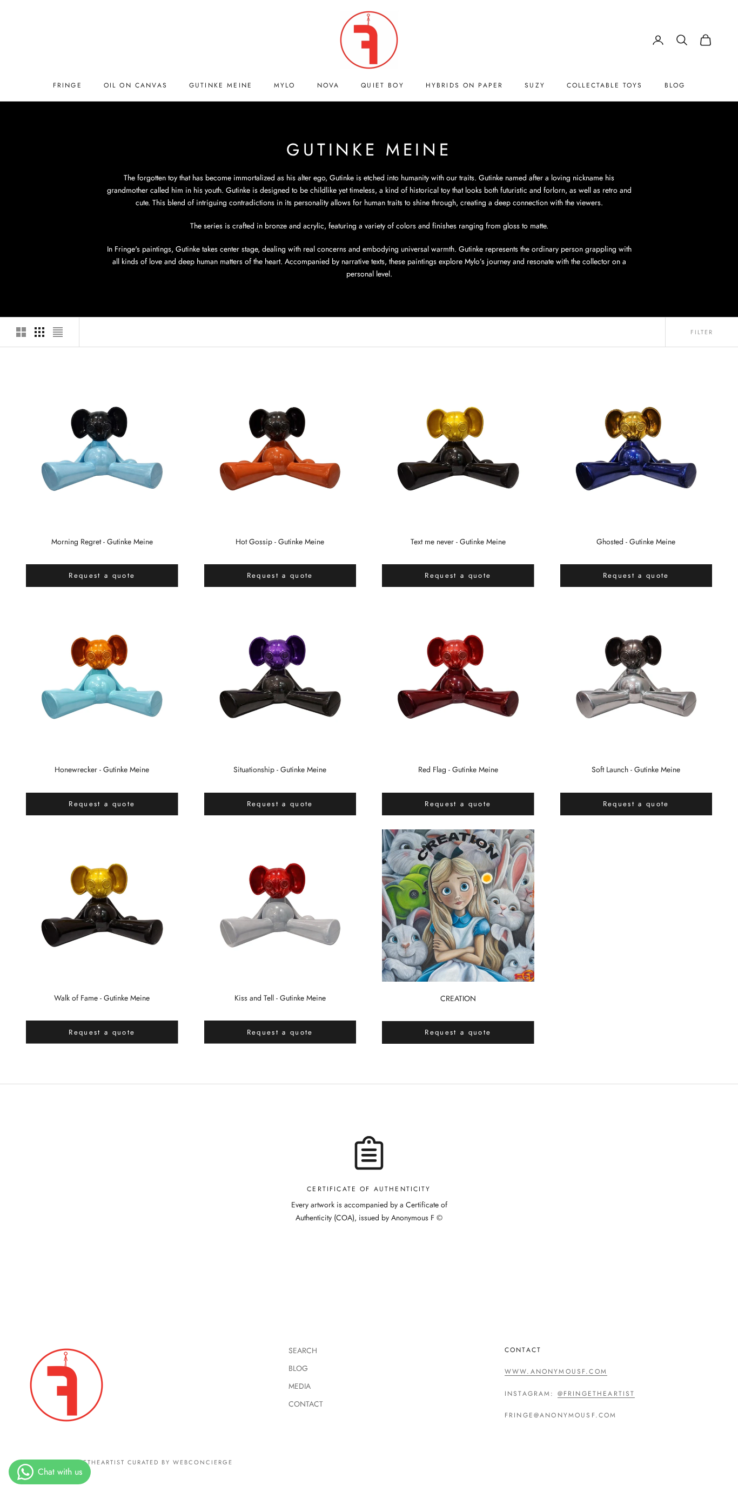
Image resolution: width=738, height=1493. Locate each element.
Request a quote (102, 575)
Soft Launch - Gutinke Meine (636, 769)
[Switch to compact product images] (58, 332)
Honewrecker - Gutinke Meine (102, 769)
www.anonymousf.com (556, 1371)
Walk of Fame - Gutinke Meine (102, 997)
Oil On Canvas (135, 85)
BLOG (675, 85)
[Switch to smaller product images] (39, 332)
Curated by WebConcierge (180, 1462)
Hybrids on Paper (465, 85)
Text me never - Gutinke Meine (458, 541)
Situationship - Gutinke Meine (279, 769)
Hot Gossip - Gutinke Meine (280, 541)
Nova (328, 85)
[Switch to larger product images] (21, 332)
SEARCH (303, 1350)
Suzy (535, 85)
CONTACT (306, 1404)
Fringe (67, 85)
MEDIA (300, 1386)
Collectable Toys (605, 85)
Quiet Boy (382, 85)
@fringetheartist (596, 1394)
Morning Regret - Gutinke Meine (102, 541)
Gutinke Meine (220, 85)
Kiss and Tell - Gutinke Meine (280, 997)
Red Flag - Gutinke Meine (458, 769)
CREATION (458, 998)
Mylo (285, 85)
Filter (701, 332)
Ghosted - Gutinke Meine (635, 541)
